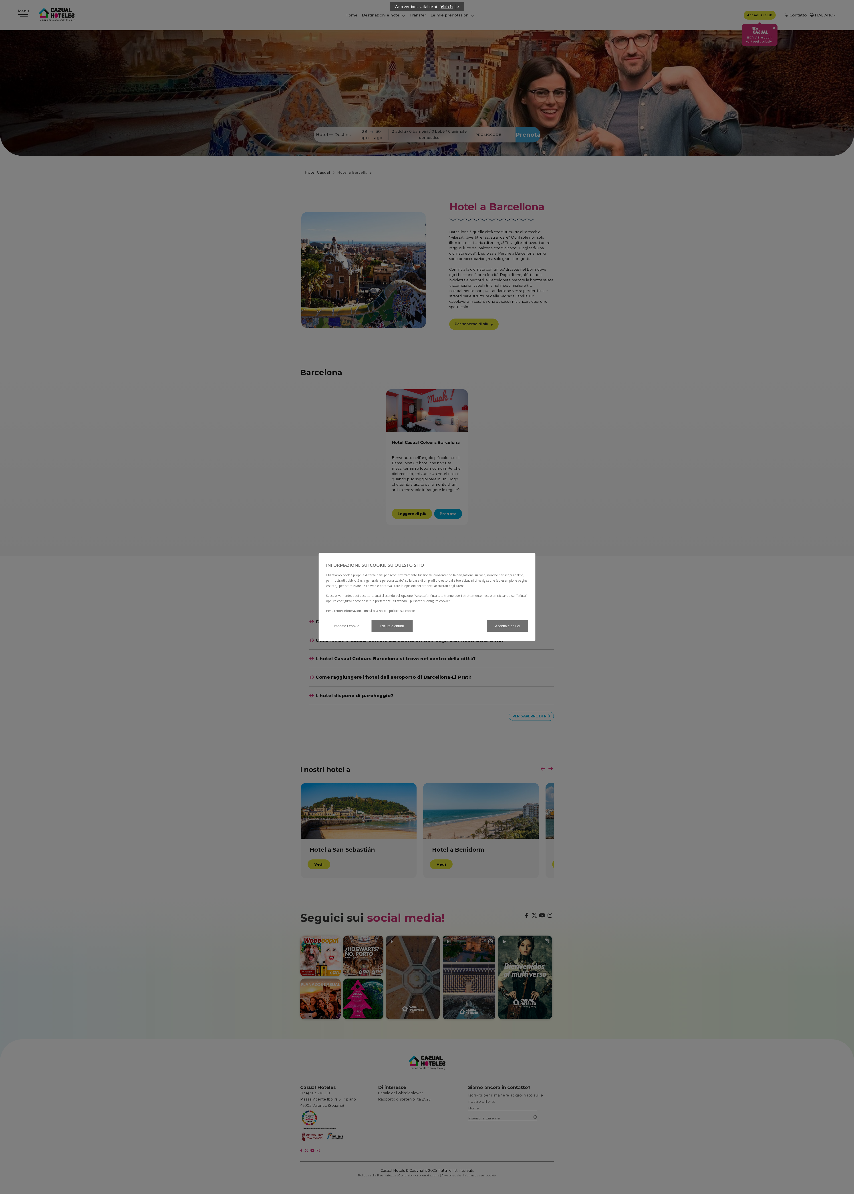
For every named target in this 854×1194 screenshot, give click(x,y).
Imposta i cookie (346, 626)
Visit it (447, 7)
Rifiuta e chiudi (392, 626)
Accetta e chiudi (507, 626)
